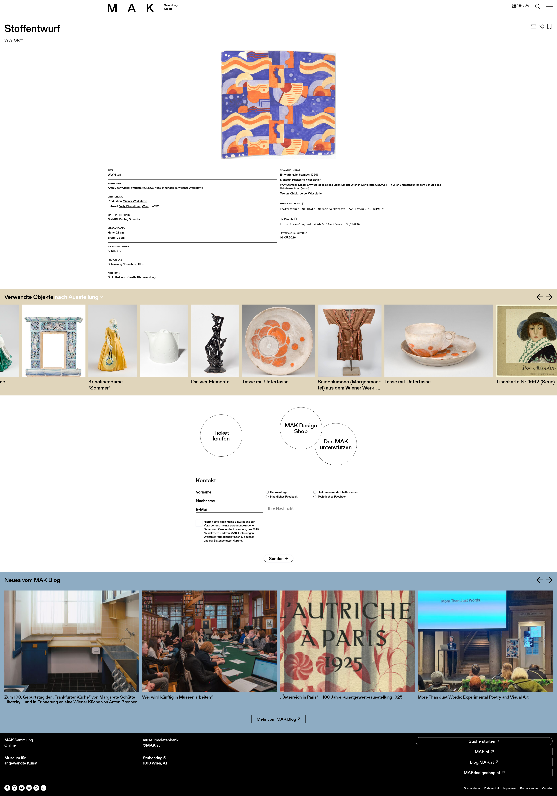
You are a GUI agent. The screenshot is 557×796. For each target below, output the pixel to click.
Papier (123, 219)
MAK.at (482, 752)
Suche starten (482, 741)
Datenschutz (492, 788)
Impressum (510, 788)
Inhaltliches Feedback (283, 496)
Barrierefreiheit (529, 788)
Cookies (547, 788)
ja (527, 5)
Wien (145, 206)
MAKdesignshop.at (482, 772)
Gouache (134, 219)
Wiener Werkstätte (135, 201)
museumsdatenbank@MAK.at (161, 742)
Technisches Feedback (332, 496)
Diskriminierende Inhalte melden (338, 492)
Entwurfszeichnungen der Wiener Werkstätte (174, 188)
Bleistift (113, 219)
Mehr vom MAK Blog (276, 719)
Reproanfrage (278, 492)
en (520, 5)
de (514, 6)
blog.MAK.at (482, 762)
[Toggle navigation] (549, 7)
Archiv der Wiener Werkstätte (126, 188)
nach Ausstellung (76, 297)
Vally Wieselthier (130, 206)
